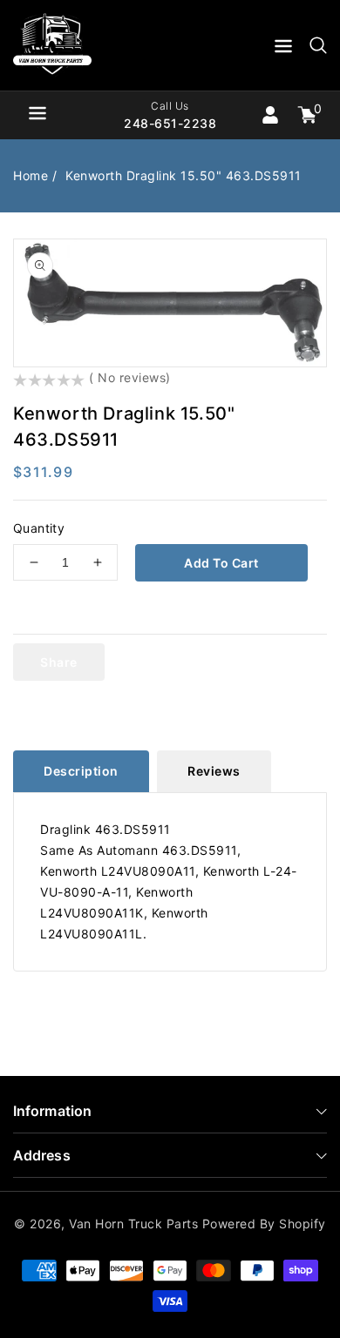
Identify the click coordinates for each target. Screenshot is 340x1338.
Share (59, 662)
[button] (283, 49)
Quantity (39, 528)
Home (30, 175)
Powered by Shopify (264, 1223)
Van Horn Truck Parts (133, 1223)
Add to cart (221, 562)
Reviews (214, 770)
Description (81, 770)
